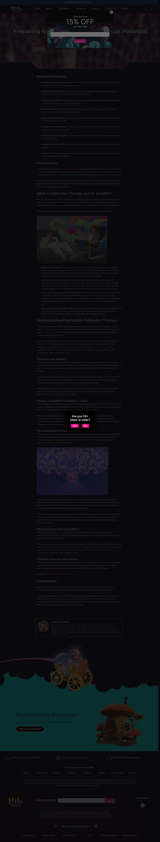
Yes (74, 426)
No (85, 426)
